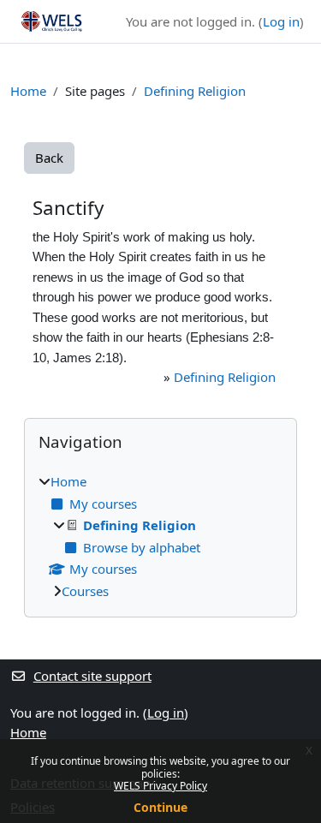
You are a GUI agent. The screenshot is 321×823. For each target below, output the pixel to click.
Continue (160, 807)
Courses (85, 590)
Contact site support (92, 675)
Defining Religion (195, 90)
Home (28, 90)
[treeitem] (160, 536)
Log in (281, 21)
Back (49, 157)
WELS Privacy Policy (160, 785)
